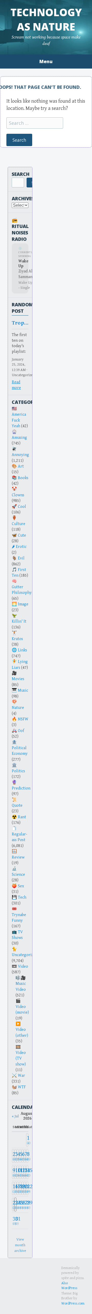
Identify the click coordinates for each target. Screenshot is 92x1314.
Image (23, 604)
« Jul (15, 1116)
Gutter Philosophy (22, 590)
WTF (22, 1087)
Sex (21, 886)
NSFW (23, 719)
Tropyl (20, 323)
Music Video (21, 986)
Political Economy (20, 751)
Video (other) (22, 1032)
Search (20, 174)
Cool (22, 506)
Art (21, 466)
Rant (22, 817)
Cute (22, 535)
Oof (21, 730)
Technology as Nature (46, 19)
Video (23, 966)
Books (23, 477)
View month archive (20, 1245)
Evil (21, 558)
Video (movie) (22, 1009)
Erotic (21, 546)
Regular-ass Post (19, 837)
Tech (22, 897)
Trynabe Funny (19, 917)
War (21, 1075)
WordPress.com (72, 1303)
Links (22, 650)
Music (23, 690)
